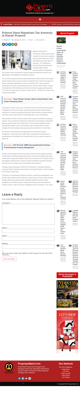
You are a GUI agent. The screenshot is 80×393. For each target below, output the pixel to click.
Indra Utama (66, 375)
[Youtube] (26, 378)
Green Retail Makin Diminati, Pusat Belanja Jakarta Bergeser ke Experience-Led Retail (64, 190)
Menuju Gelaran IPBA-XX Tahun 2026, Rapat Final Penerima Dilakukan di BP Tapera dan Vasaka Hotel (63, 222)
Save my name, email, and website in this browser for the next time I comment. (27, 254)
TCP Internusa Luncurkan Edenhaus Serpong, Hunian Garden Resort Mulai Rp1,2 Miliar (64, 105)
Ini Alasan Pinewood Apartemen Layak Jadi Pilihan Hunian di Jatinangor (64, 77)
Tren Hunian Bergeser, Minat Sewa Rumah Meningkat (64, 250)
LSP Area (66, 371)
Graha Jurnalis (65, 373)
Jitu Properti (66, 377)
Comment (6, 203)
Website (5, 243)
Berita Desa (65, 369)
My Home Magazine (65, 367)
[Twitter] (22, 378)
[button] (40, 19)
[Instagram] (29, 378)
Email (4, 235)
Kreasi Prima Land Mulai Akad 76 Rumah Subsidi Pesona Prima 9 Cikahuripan (62, 54)
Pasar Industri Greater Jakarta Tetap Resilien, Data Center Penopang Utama (76, 80)
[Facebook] (19, 378)
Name (5, 228)
